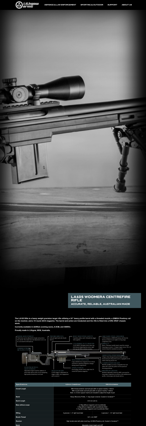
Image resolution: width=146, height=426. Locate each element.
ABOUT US (127, 5)
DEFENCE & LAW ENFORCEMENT (60, 5)
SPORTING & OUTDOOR (92, 5)
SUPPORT (112, 5)
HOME (27, 5)
